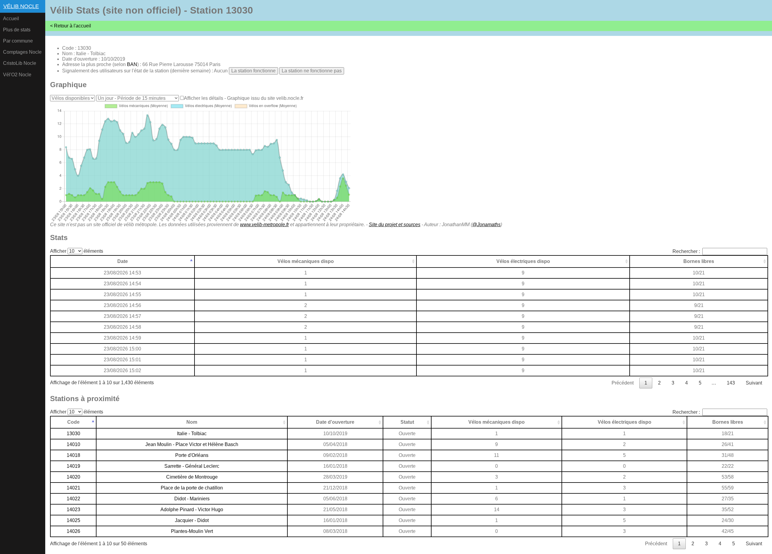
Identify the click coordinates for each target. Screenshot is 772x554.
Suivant (754, 382)
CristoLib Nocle (19, 63)
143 (731, 382)
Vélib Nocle (21, 6)
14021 (73, 487)
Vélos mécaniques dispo (305, 261)
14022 (73, 498)
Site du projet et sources (394, 224)
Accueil (11, 18)
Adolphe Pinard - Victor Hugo (191, 509)
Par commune (18, 40)
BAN (132, 64)
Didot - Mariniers (192, 498)
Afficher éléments (76, 251)
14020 (73, 477)
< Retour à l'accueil (70, 25)
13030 (73, 433)
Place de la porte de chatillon (192, 487)
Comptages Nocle (22, 52)
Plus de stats (16, 29)
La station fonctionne (253, 70)
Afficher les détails (203, 98)
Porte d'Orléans (191, 455)
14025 (73, 520)
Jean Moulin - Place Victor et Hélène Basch (191, 444)
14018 (73, 455)
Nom (191, 422)
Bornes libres (698, 261)
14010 (73, 444)
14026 (73, 531)
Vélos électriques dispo (523, 261)
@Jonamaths (486, 224)
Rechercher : (686, 251)
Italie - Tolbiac (192, 433)
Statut (407, 422)
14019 (73, 466)
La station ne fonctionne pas (312, 70)
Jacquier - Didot (192, 520)
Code (73, 422)
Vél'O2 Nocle (17, 74)
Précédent (623, 382)
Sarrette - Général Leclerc (191, 466)
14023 (73, 509)
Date (122, 261)
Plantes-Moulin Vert (192, 531)
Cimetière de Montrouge (192, 477)
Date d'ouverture (335, 422)
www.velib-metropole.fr (264, 224)
